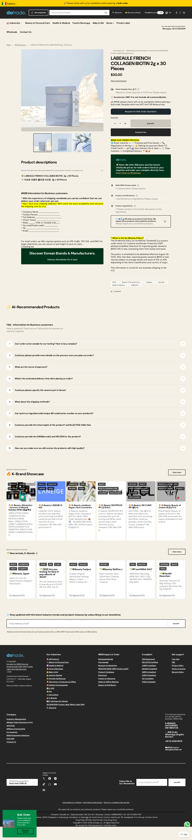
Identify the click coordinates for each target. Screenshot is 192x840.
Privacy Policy (178, 665)
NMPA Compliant (149, 672)
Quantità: (114, 118)
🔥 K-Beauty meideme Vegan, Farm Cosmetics (80, 506)
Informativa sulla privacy (93, 802)
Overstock (102, 675)
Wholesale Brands (105, 659)
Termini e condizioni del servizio (116, 802)
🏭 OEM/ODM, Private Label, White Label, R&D (65, 704)
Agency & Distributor (107, 685)
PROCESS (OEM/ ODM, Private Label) (113, 669)
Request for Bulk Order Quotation (140, 111)
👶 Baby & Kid (52, 672)
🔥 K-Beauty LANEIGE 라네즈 (50, 506)
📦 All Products (52, 659)
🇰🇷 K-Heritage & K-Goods (57, 701)
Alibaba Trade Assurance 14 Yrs (20, 722)
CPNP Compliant (149, 675)
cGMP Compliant (149, 665)
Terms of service (178, 669)
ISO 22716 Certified (150, 662)
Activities (11, 726)
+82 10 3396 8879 (178, 29)
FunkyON (10, 739)
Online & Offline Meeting (108, 682)
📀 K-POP (50, 688)
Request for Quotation (107, 665)
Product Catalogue (106, 672)
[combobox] (79, 13)
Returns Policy (178, 672)
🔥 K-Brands (51, 698)
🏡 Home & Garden (54, 675)
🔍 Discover (51, 708)
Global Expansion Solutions (18, 735)
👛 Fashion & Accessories (57, 685)
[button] (176, 13)
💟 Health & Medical (54, 665)
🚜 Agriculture (52, 695)
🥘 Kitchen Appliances (56, 678)
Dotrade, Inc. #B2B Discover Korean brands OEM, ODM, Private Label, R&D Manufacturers (20, 666)
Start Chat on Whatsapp (128, 173)
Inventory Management (16, 719)
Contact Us (11, 742)
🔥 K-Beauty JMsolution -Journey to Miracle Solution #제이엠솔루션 (20, 507)
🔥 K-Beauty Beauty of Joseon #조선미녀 (169, 506)
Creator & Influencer (106, 678)
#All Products (20, 45)
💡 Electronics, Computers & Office (61, 682)
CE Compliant (148, 678)
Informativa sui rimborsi (72, 802)
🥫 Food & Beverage (54, 669)
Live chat (175, 659)
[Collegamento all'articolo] (51, 510)
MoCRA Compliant (149, 669)
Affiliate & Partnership (16, 729)
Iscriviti (177, 782)
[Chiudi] (34, 812)
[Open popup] (138, 89)
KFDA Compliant (149, 682)
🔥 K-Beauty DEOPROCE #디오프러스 (110, 506)
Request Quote (25, 831)
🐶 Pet (49, 691)
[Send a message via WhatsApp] (187, 824)
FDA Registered (148, 659)
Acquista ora (140, 132)
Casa (8, 45)
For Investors (12, 732)
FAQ (173, 662)
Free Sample (103, 662)
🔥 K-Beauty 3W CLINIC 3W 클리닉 (140, 506)
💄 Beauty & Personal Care (57, 662)
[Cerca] (106, 13)
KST (14, 679)
